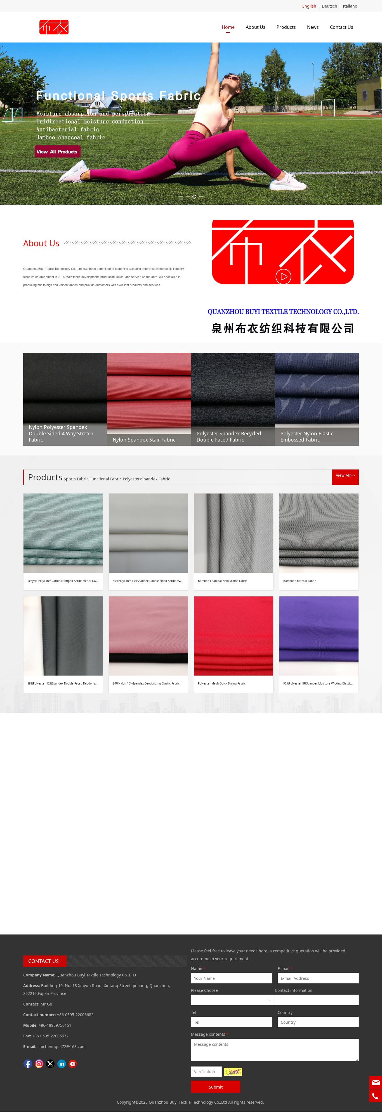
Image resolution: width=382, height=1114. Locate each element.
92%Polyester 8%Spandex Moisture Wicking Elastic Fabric (321, 683)
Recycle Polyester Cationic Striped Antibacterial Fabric (63, 581)
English (309, 6)
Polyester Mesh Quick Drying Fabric (222, 683)
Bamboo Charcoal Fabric (299, 581)
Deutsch (329, 6)
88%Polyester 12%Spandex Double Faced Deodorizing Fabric (67, 683)
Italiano (350, 6)
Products (286, 27)
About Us (255, 27)
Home (228, 27)
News (313, 27)
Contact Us (341, 27)
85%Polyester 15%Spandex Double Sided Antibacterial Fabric (153, 581)
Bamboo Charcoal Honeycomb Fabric (222, 581)
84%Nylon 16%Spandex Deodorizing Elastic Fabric (146, 683)
